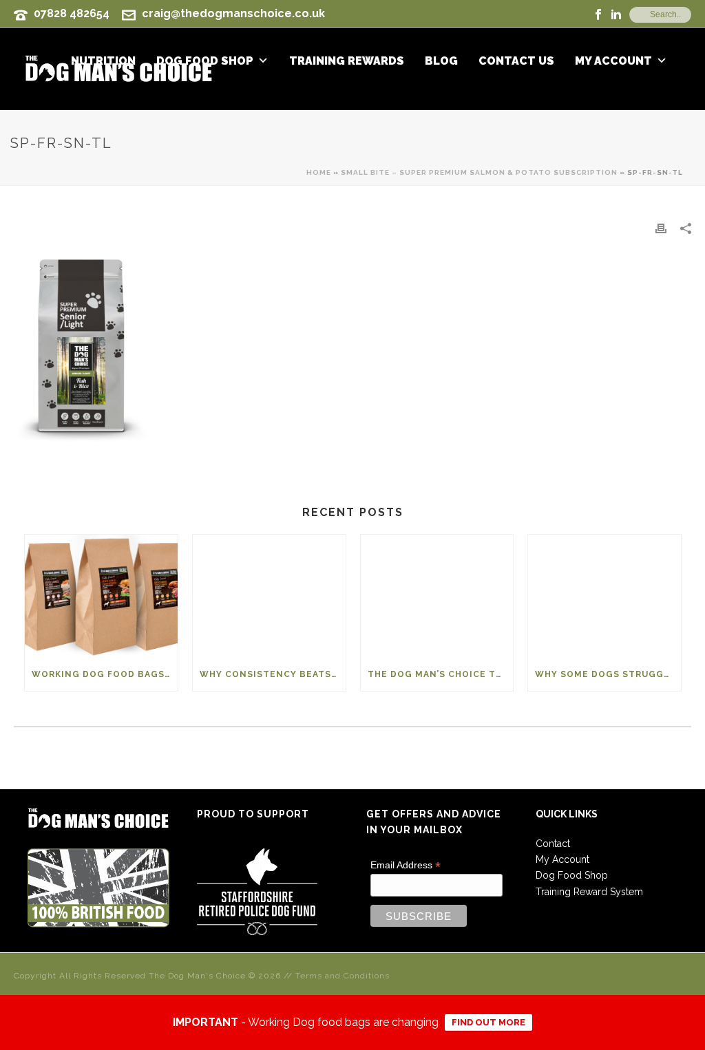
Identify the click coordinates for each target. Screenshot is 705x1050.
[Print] (660, 228)
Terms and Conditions (342, 976)
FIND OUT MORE (488, 1022)
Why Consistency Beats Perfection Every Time (273, 674)
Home (318, 172)
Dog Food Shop (572, 875)
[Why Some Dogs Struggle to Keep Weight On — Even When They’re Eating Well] (604, 596)
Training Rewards (346, 61)
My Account (613, 61)
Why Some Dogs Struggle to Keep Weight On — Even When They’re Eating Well (608, 674)
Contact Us (516, 61)
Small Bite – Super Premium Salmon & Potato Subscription (479, 172)
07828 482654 (71, 13)
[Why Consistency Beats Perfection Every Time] (269, 596)
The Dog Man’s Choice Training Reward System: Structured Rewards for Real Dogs (441, 674)
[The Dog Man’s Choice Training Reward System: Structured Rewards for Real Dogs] (437, 596)
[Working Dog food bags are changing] (101, 596)
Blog (441, 61)
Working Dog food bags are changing (105, 674)
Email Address (405, 865)
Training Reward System (589, 891)
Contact (553, 843)
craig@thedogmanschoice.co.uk (233, 13)
